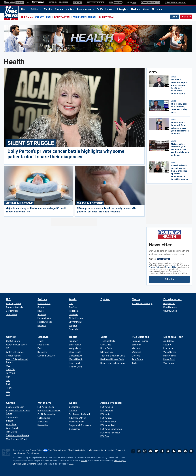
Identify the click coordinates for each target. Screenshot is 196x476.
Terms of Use (171, 267)
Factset (84, 461)
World (47, 9)
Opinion (59, 9)
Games (10, 402)
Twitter (139, 451)
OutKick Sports (105, 9)
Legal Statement (29, 464)
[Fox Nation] (77, 2)
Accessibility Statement (115, 450)
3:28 (167, 110)
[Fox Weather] (116, 2)
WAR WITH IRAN (43, 17)
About (73, 402)
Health (134, 9)
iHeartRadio (191, 451)
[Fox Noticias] (150, 2)
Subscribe (169, 279)
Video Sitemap (33, 453)
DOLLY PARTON (62, 17)
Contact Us (98, 450)
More (159, 9)
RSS (174, 451)
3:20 (167, 85)
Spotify (185, 451)
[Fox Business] (58, 2)
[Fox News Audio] (95, 2)
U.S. (23, 9)
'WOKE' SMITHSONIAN (84, 17)
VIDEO (173, 77)
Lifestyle (121, 9)
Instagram (144, 451)
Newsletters (179, 451)
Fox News (11, 13)
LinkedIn (162, 451)
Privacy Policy (155, 267)
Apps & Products (111, 402)
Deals (103, 336)
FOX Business (140, 336)
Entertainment (84, 9)
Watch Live (44, 402)
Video (146, 9)
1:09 (167, 128)
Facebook (133, 451)
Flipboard (156, 451)
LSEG (71, 464)
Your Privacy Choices (57, 450)
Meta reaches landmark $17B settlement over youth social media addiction (180, 128)
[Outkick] (131, 2)
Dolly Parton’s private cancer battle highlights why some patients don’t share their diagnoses (66, 153)
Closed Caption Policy (77, 450)
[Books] (175, 2)
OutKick (11, 336)
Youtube (150, 451)
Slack (168, 451)
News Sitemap (19, 453)
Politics (34, 9)
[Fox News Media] (38, 2)
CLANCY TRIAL (106, 17)
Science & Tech (173, 336)
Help (90, 450)
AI (153, 9)
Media (69, 9)
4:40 (167, 171)
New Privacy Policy (34, 450)
